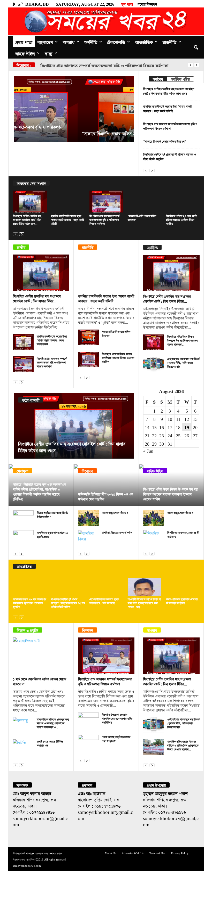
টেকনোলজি (116, 41)
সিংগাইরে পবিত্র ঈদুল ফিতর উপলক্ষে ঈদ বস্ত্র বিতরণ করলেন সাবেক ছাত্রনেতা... (182, 340)
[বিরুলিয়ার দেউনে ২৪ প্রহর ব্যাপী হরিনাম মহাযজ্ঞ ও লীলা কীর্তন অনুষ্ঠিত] (183, 201)
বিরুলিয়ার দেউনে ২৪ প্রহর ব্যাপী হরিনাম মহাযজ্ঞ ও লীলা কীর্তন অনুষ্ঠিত (181, 219)
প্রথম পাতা (23, 41)
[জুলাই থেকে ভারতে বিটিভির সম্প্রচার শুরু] (23, 747)
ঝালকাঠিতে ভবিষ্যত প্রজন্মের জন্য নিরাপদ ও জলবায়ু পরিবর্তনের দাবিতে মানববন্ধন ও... (53, 723)
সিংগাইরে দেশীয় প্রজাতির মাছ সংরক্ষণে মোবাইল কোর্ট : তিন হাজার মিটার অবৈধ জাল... (27, 219)
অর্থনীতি (90, 41)
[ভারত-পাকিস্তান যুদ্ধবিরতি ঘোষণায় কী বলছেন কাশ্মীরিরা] (183, 585)
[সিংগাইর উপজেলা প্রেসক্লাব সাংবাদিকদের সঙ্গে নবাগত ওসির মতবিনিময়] (88, 720)
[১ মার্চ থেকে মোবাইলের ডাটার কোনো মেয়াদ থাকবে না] (41, 655)
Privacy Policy (179, 853)
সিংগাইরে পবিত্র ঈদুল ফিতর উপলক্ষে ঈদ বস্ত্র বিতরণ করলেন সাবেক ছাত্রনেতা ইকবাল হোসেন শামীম (170, 494)
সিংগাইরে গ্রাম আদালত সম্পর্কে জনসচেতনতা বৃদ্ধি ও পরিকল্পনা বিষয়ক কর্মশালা (104, 219)
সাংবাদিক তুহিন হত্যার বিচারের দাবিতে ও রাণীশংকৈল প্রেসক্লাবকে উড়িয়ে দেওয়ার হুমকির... (183, 745)
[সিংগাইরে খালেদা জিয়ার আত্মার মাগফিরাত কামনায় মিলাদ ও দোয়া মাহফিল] (88, 359)
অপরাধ (68, 41)
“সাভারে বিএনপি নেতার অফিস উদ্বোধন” (75, 65)
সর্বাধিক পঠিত (180, 78)
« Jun (148, 450)
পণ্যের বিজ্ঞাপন (147, 3)
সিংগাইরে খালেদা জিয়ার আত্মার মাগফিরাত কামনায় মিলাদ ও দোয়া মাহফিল (118, 357)
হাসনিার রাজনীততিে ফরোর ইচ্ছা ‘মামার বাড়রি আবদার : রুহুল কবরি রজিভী (67, 219)
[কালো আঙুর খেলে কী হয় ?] (88, 518)
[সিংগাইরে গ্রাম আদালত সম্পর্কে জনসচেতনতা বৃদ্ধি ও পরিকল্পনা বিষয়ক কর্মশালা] (106, 201)
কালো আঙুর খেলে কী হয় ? (115, 512)
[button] (196, 47)
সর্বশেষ (158, 78)
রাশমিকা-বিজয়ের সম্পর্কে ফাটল (117, 532)
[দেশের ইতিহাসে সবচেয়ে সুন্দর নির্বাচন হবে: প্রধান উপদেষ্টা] (106, 585)
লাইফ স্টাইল (25, 52)
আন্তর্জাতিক (144, 41)
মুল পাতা (127, 3)
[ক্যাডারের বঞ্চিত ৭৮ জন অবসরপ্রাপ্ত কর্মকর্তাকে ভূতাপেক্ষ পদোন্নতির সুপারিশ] (30, 585)
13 (195, 418)
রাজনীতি (169, 41)
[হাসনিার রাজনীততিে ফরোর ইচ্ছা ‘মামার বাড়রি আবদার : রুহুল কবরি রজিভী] (68, 201)
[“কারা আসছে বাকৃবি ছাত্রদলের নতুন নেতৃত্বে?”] (88, 742)
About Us (110, 853)
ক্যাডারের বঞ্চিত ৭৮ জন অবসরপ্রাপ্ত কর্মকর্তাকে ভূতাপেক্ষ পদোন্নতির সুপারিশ (29, 603)
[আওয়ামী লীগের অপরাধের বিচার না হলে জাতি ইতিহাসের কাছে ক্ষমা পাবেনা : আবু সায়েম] (145, 585)
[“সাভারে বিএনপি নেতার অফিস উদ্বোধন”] (74, 109)
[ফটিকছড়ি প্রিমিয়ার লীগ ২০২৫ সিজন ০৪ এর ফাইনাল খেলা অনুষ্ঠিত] (106, 485)
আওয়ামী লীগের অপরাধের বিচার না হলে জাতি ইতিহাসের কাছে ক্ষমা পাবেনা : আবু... (144, 603)
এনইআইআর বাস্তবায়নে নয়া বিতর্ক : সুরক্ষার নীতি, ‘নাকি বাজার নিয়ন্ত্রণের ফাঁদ (183, 362)
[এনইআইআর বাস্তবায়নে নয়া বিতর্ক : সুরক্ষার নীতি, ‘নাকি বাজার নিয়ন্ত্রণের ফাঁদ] (153, 364)
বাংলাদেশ (45, 41)
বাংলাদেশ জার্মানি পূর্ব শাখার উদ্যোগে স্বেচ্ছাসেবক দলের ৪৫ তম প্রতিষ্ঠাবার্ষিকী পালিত (68, 603)
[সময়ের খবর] (106, 21)
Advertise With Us (132, 853)
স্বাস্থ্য (48, 52)
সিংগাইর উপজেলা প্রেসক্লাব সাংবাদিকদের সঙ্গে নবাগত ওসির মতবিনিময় (117, 718)
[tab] (158, 78)
